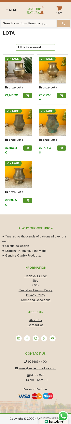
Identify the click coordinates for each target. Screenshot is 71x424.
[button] (27, 95)
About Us (35, 320)
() (59, 10)
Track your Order (35, 276)
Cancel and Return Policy (35, 290)
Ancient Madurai (35, 10)
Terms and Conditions (35, 300)
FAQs (35, 285)
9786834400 (37, 362)
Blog (35, 281)
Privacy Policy (35, 295)
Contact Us (36, 325)
